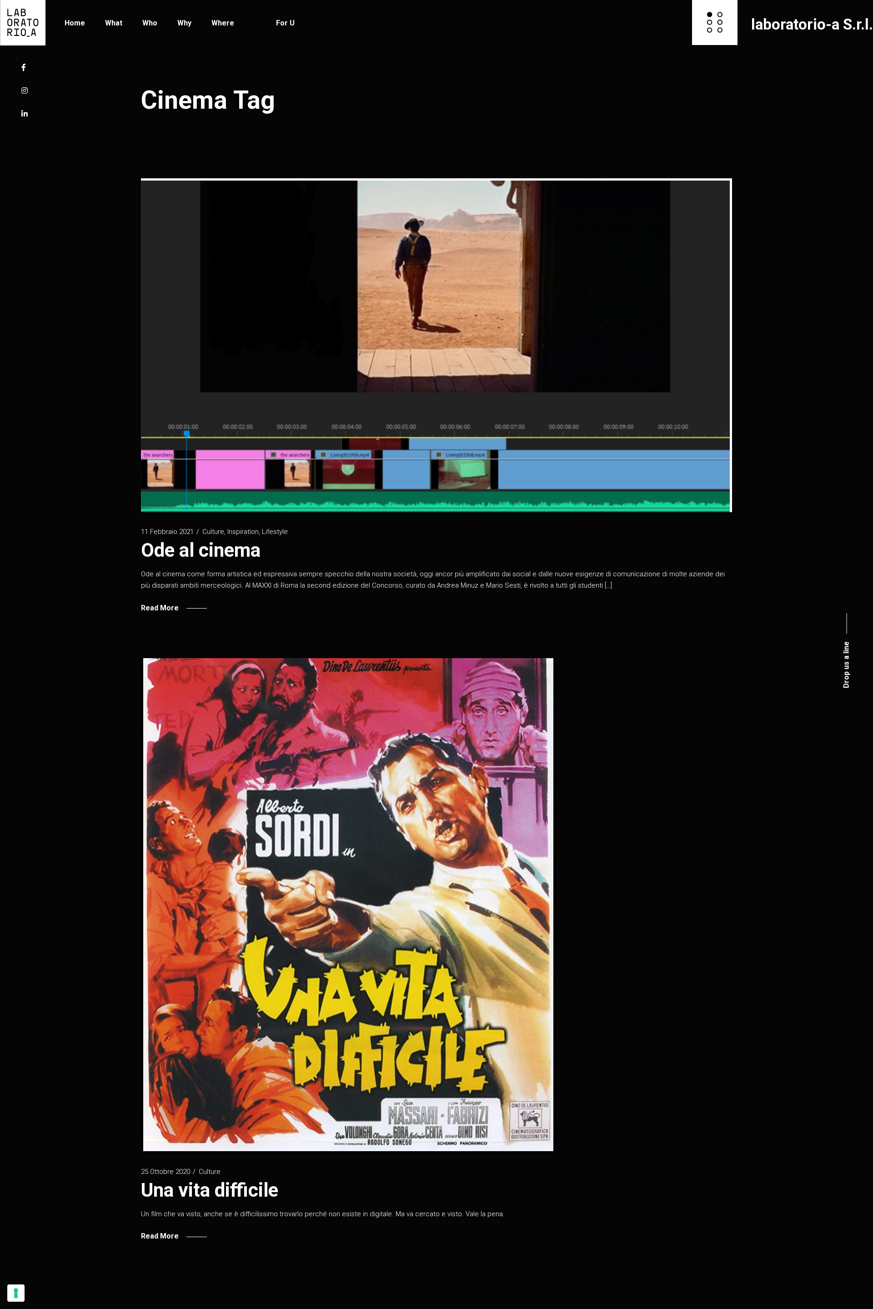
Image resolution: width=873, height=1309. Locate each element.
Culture (213, 532)
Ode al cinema (201, 550)
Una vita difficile (209, 1190)
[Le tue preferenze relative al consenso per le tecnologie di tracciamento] (16, 1293)
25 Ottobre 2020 (165, 1172)
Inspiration (243, 532)
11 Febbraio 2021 (167, 532)
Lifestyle (275, 532)
